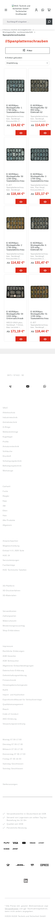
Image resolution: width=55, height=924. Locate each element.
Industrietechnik (10, 417)
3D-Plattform (8, 586)
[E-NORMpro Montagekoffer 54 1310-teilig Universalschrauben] (15, 292)
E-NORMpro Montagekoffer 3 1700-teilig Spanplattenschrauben (40, 177)
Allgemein (7, 525)
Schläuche (7, 451)
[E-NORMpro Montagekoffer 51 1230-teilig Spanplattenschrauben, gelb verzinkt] (40, 292)
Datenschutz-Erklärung (13, 670)
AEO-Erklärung (10, 719)
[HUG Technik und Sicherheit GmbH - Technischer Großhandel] (21, 9)
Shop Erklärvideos (11, 630)
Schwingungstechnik (12, 461)
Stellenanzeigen (10, 784)
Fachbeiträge (9, 565)
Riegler (6, 496)
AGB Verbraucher (11, 661)
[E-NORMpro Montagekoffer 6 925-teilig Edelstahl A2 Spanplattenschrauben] (40, 223)
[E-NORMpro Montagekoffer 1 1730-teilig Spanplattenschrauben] (15, 86)
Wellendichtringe (10, 432)
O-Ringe (6, 427)
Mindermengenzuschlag (14, 626)
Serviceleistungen (11, 560)
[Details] (21, 132)
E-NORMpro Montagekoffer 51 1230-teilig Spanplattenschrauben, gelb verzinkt (40, 314)
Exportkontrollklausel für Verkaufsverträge (22, 699)
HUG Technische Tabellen (15, 570)
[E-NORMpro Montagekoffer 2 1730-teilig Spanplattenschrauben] (15, 223)
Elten (5, 511)
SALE (5, 408)
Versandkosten (9, 611)
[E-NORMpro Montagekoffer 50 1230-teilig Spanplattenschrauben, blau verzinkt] (15, 154)
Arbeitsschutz (9, 412)
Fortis (5, 491)
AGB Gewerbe (9, 656)
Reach (6, 709)
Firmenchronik (9, 680)
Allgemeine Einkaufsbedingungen (18, 666)
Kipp (5, 501)
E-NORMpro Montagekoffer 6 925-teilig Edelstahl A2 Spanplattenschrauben (40, 246)
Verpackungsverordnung (14, 724)
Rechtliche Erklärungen (13, 651)
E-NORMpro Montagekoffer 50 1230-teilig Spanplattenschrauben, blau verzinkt (15, 177)
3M (4, 506)
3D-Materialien (9, 595)
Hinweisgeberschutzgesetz (15, 685)
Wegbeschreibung (11, 546)
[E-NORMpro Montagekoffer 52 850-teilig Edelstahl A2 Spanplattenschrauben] (40, 86)
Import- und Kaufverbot (13, 695)
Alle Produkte (9, 520)
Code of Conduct (10, 714)
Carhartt (6, 486)
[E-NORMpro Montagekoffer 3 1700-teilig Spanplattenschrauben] (40, 154)
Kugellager (8, 437)
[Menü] (6, 10)
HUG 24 (6, 555)
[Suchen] (49, 22)
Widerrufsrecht (9, 621)
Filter (29, 50)
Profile (6, 442)
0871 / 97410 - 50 (15, 375)
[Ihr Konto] (36, 10)
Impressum (8, 646)
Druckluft (7, 456)
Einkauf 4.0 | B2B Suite (13, 550)
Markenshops (10, 482)
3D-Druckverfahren (11, 590)
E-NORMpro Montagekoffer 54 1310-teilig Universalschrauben (14, 314)
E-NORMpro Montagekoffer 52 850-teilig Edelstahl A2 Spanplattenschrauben (40, 108)
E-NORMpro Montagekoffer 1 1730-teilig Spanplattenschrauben (15, 108)
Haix (5, 515)
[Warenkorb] (49, 10)
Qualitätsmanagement (13, 704)
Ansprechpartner (10, 541)
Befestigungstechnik (12, 466)
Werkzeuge (8, 471)
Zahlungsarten (9, 616)
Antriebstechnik (10, 422)
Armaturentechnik (11, 446)
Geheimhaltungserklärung (15, 675)
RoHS (5, 690)
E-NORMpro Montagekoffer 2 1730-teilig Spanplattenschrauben (15, 246)
